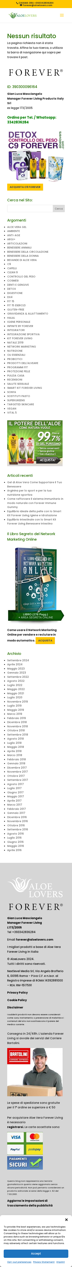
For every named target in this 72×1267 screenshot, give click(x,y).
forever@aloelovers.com (34, 939)
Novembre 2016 (17, 821)
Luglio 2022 (14, 685)
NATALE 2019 (15, 342)
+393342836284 (24, 932)
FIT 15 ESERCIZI (16, 305)
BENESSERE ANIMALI (19, 247)
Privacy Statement (44, 1262)
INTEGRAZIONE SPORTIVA (23, 334)
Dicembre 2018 (17, 722)
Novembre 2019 (17, 701)
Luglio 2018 (14, 743)
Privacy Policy (17, 992)
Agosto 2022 (16, 681)
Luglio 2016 (14, 838)
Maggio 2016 (15, 846)
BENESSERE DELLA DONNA (23, 256)
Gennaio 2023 (16, 672)
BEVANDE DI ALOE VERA (22, 260)
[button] (66, 1220)
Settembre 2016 (17, 829)
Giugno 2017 (15, 792)
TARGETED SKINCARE (20, 404)
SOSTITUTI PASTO (18, 396)
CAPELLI (12, 268)
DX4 (10, 297)
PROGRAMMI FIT (17, 367)
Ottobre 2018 (16, 730)
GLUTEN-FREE (15, 309)
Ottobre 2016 (16, 825)
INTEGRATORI (16, 330)
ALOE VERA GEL (16, 227)
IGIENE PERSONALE (18, 322)
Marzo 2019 (14, 714)
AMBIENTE (13, 231)
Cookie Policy (17, 1000)
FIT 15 (10, 301)
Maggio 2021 (15, 693)
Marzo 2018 (14, 755)
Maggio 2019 (15, 710)
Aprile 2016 (14, 850)
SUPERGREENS (16, 400)
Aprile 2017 (14, 800)
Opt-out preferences (19, 1262)
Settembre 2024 (18, 660)
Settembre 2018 (17, 734)
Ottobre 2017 (16, 776)
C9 (9, 264)
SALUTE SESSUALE (18, 384)
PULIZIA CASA (15, 375)
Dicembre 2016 (17, 817)
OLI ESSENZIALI (16, 355)
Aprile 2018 (14, 751)
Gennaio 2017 (16, 813)
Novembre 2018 (17, 726)
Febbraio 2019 (16, 718)
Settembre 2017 (17, 780)
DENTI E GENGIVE (18, 285)
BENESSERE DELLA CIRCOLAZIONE (27, 252)
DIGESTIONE (15, 293)
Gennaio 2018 (16, 763)
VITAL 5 (12, 412)
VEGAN (11, 408)
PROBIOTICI (14, 359)
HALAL (11, 318)
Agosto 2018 (15, 739)
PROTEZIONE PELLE (18, 371)
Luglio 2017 (14, 788)
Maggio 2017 (15, 796)
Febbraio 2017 (16, 809)
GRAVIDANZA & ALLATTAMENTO (27, 313)
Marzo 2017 (14, 805)
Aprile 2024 (15, 664)
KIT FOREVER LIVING (19, 338)
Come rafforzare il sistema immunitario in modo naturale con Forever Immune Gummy (35, 503)
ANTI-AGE (13, 235)
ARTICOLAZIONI (17, 243)
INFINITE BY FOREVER (20, 326)
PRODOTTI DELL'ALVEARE (22, 363)
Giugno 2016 (15, 842)
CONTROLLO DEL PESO (21, 276)
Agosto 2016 (15, 833)
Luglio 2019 (14, 705)
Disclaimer (15, 1007)
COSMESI (13, 280)
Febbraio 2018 (16, 759)
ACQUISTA (45, 640)
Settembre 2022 (18, 677)
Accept (36, 1253)
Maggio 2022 (16, 689)
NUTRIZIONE (15, 351)
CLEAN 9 (12, 272)
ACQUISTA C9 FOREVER (25, 187)
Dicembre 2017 (17, 767)
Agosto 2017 (15, 784)
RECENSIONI (14, 379)
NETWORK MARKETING (21, 346)
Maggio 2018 (15, 747)
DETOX (11, 289)
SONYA (11, 392)
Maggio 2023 (16, 668)
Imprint (60, 1262)
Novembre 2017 (17, 772)
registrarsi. (15, 1127)
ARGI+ (11, 239)
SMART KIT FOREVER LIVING (24, 388)
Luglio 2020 (14, 697)
